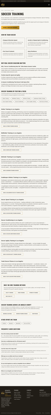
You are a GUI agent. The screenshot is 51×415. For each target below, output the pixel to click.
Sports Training (7, 10)
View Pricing (35, 313)
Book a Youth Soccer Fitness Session (11, 276)
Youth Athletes (17, 399)
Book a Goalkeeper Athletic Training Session (13, 192)
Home (2, 10)
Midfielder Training (16, 98)
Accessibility (47, 412)
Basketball (18, 323)
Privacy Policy (38, 412)
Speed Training (21, 292)
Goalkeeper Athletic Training (39, 98)
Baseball (11, 323)
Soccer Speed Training (7, 101)
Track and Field (27, 323)
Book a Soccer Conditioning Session (11, 233)
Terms (43, 412)
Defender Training (26, 98)
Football (4, 323)
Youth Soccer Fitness (43, 101)
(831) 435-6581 (47, 1)
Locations (29, 394)
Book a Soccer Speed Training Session (12, 213)
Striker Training (6, 98)
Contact (28, 397)
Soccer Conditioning (19, 101)
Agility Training (9, 292)
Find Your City (9, 296)
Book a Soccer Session (10, 27)
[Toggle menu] (49, 5)
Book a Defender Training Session (11, 170)
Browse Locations (7, 313)
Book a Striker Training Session (10, 126)
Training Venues (30, 395)
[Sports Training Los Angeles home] (2, 4)
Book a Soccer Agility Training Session (12, 254)
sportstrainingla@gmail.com (45, 394)
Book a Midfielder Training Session (11, 149)
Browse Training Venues (21, 313)
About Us (29, 392)
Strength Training (33, 292)
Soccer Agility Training (31, 101)
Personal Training (17, 397)
